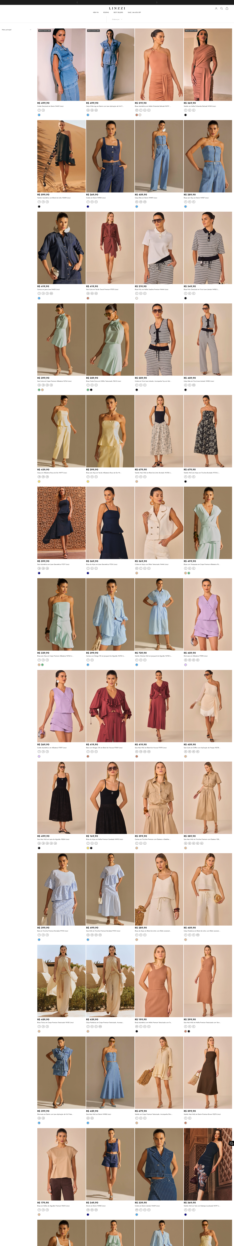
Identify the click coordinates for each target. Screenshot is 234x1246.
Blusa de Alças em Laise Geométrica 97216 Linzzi (101, 564)
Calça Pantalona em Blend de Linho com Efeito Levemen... (202, 931)
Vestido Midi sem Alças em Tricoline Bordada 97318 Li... (202, 473)
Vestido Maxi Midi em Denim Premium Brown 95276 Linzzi (202, 1114)
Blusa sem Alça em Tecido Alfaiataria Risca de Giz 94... (104, 473)
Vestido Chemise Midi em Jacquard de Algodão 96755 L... (153, 656)
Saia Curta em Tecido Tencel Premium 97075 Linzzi (102, 289)
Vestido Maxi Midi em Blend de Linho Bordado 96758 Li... (153, 473)
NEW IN (95, 12)
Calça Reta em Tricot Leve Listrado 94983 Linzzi (199, 381)
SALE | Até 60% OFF (134, 12)
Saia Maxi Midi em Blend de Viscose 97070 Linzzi (151, 748)
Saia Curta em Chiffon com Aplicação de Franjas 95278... (202, 748)
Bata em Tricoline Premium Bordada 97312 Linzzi (52, 931)
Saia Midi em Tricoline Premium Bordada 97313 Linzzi (103, 931)
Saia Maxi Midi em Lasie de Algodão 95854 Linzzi (53, 839)
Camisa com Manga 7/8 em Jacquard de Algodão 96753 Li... (105, 656)
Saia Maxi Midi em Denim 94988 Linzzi (98, 1114)
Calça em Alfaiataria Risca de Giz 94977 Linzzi (52, 473)
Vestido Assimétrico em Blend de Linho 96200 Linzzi (54, 198)
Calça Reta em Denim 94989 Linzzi (146, 198)
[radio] (39, 110)
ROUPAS (106, 12)
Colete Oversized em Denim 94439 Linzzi (50, 106)
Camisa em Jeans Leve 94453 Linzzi (48, 289)
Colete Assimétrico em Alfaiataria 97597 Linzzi (52, 748)
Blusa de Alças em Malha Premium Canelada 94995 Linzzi (104, 839)
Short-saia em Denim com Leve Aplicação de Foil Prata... (55, 1114)
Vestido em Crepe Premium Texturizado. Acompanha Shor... (154, 1114)
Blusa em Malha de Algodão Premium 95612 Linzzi (53, 1206)
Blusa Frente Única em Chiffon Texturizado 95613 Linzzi (103, 381)
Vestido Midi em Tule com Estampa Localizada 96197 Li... (202, 1206)
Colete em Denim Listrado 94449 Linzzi (147, 1206)
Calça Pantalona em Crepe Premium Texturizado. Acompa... (105, 1022)
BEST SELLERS (118, 12)
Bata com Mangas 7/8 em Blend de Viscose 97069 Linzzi (104, 748)
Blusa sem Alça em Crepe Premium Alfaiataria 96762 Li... (55, 656)
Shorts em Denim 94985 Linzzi (96, 1206)
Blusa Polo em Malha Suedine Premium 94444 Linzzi (151, 289)
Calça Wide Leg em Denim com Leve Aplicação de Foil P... (105, 106)
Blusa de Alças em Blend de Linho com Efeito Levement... (153, 931)
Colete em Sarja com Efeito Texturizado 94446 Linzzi (151, 564)
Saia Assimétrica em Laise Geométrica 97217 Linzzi (53, 564)
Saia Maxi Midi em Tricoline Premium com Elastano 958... (202, 839)
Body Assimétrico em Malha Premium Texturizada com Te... (153, 1022)
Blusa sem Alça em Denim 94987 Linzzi (196, 198)
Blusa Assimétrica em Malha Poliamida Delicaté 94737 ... (153, 106)
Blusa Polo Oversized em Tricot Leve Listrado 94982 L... (201, 289)
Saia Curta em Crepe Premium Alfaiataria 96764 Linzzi (54, 381)
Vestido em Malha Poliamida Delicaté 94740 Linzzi (200, 106)
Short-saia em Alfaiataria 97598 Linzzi (196, 656)
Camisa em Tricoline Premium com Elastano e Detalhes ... (153, 839)
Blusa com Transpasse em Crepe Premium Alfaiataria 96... (202, 564)
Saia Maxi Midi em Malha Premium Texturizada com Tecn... (202, 1022)
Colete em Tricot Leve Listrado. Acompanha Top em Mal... (153, 381)
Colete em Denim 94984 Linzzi (96, 198)
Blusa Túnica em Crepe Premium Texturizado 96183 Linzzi (55, 1022)
